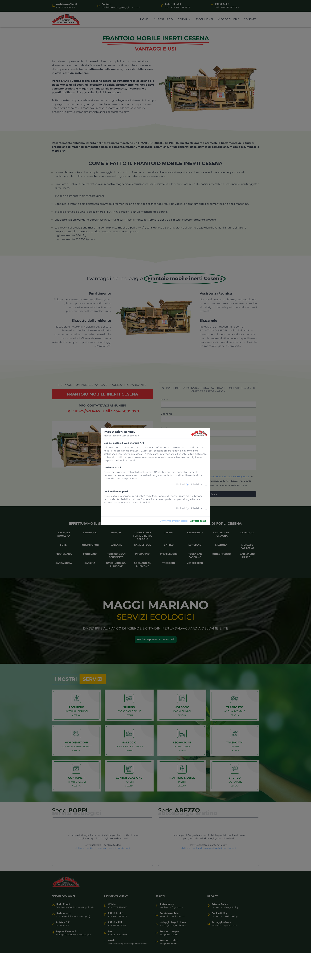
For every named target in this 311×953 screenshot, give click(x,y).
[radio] (187, 484)
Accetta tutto (198, 520)
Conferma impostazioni (174, 520)
